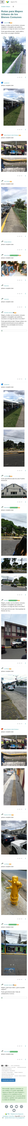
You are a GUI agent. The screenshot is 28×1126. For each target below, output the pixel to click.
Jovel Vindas (7, 181)
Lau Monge (6, 476)
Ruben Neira (7, 255)
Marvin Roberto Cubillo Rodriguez (11, 135)
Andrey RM (6, 22)
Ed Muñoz (6, 600)
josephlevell (6, 83)
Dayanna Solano (7, 814)
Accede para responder (8, 1080)
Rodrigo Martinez (7, 241)
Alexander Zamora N (8, 312)
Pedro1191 (6, 285)
